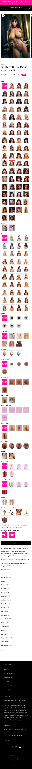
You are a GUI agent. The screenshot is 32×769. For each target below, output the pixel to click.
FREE (2, 77)
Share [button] (5, 650)
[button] (2, 8)
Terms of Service (8, 686)
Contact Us (7, 669)
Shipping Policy (8, 677)
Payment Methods (9, 673)
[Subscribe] (26, 740)
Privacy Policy (7, 690)
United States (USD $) (15, 759)
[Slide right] (20, 61)
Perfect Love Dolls (17, 765)
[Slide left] (12, 61)
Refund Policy (7, 682)
